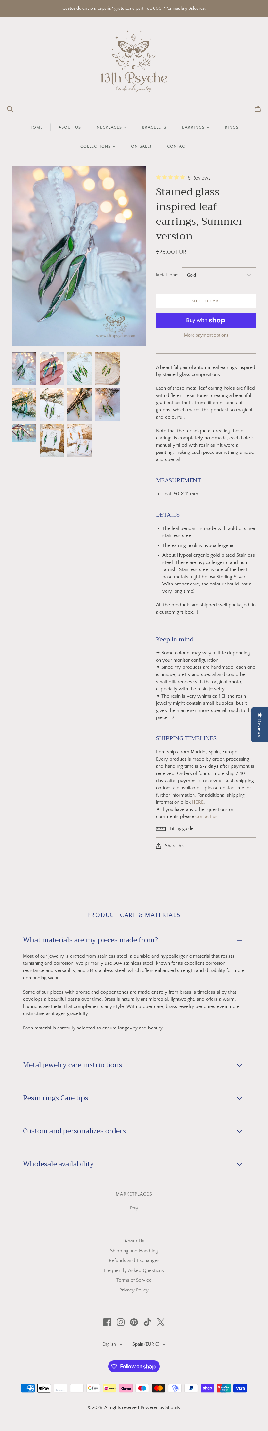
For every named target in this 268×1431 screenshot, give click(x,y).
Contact (177, 146)
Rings (232, 127)
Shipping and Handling (134, 1251)
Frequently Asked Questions (134, 1270)
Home (36, 127)
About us (70, 127)
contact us (206, 816)
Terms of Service (134, 1280)
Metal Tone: (167, 275)
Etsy (134, 1208)
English (109, 1344)
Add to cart (206, 301)
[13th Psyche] (134, 61)
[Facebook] (107, 1322)
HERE (198, 802)
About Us (134, 1241)
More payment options (206, 335)
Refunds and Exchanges (134, 1260)
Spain (145, 1344)
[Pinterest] (134, 1322)
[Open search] (10, 109)
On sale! (141, 146)
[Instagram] (121, 1322)
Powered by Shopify (160, 1407)
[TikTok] (147, 1322)
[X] (161, 1322)
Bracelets (154, 127)
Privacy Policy (134, 1290)
